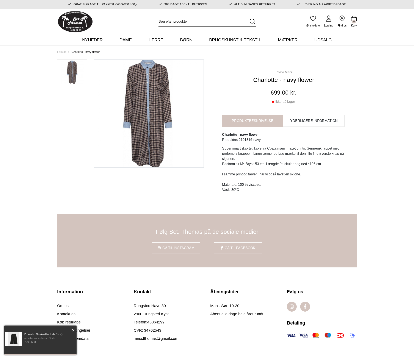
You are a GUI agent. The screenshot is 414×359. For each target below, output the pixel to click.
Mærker (288, 39)
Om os (63, 306)
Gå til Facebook (239, 248)
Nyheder (92, 39)
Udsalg (323, 39)
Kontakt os (66, 314)
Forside (61, 51)
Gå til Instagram (178, 248)
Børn (186, 39)
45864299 (156, 322)
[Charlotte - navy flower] (72, 72)
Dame (125, 39)
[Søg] (252, 21)
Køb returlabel (69, 322)
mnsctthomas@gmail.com (156, 338)
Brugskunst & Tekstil (235, 39)
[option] (72, 72)
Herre (156, 39)
